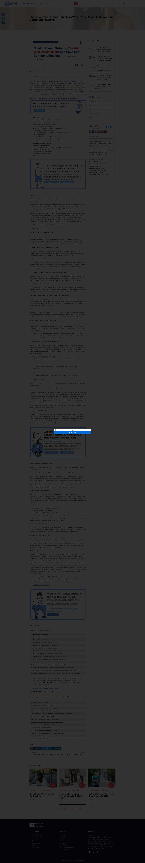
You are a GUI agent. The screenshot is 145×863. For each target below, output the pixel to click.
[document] (72, 431)
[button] (55, 430)
